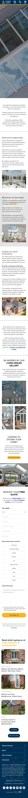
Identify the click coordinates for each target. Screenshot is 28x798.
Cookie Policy (8, 783)
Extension (14, 556)
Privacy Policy (18, 781)
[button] (14, 457)
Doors (14, 572)
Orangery (14, 553)
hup (14, 560)
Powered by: (9, 792)
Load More (14, 730)
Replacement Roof (14, 564)
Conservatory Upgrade (14, 549)
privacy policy (14, 627)
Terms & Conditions (18, 783)
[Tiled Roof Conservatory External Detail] (20, 417)
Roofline (14, 580)
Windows (14, 568)
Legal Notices (10, 781)
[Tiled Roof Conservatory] (14, 392)
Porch (14, 576)
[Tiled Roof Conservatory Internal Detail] (7, 417)
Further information (7, 586)
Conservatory (14, 545)
